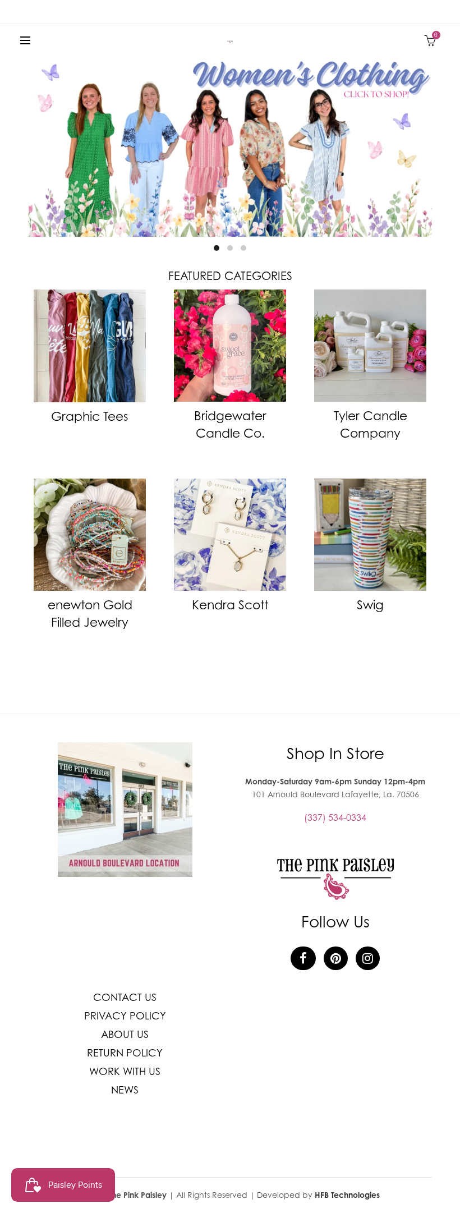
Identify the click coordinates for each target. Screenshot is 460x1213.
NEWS (125, 1090)
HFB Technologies (347, 1195)
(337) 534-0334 (335, 817)
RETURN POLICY (125, 1053)
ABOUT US (125, 1034)
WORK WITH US (124, 1071)
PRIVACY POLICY (125, 1016)
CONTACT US (125, 997)
